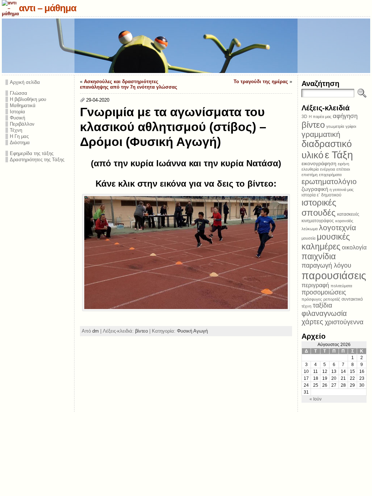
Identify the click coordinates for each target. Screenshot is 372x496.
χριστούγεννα (344, 322)
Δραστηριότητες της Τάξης (37, 159)
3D (304, 116)
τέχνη (306, 306)
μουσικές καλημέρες (326, 241)
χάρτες (312, 322)
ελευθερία (310, 169)
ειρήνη (343, 164)
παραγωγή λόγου (326, 265)
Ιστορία (17, 111)
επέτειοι (343, 169)
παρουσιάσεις (334, 275)
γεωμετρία (335, 126)
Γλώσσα (18, 93)
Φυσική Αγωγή (192, 331)
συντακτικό (352, 299)
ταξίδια (322, 305)
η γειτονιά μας (341, 189)
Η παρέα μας (320, 116)
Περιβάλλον (22, 124)
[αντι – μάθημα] (186, 46)
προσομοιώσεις (324, 292)
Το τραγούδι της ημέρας (261, 81)
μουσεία (308, 238)
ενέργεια (327, 169)
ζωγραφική (315, 189)
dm (95, 331)
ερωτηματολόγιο (329, 181)
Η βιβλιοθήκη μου (28, 99)
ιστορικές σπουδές (319, 207)
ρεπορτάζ (331, 299)
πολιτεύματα (341, 286)
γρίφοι (350, 126)
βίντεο (141, 331)
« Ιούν (316, 399)
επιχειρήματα (330, 174)
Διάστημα (20, 142)
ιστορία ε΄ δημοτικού (321, 195)
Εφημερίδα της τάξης (31, 153)
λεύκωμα (310, 229)
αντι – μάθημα (47, 8)
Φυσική (17, 118)
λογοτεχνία (337, 227)
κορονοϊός (344, 221)
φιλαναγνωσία (324, 313)
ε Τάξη (339, 154)
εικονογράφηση (319, 163)
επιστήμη (310, 174)
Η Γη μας (19, 136)
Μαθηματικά (23, 105)
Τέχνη (16, 130)
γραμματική (321, 134)
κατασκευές (348, 214)
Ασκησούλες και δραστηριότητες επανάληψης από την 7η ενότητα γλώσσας (128, 84)
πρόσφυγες (312, 299)
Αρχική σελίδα (25, 82)
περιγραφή (315, 285)
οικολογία (354, 247)
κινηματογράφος (318, 220)
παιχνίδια (319, 256)
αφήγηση (345, 116)
